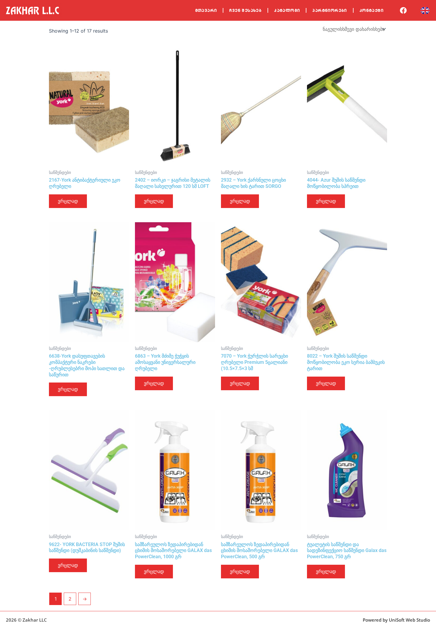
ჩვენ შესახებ (245, 10)
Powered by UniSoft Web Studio (396, 620)
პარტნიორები (329, 10)
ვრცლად (68, 201)
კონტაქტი (371, 10)
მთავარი (206, 10)
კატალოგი (287, 10)
